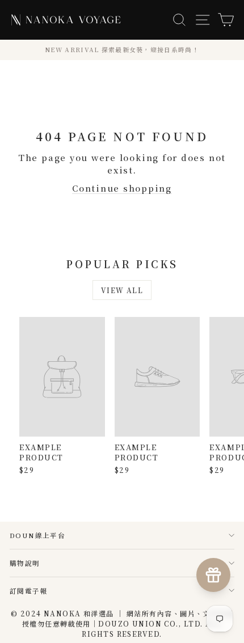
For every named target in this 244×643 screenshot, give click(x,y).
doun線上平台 (37, 535)
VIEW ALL (122, 290)
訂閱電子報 (29, 590)
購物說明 (25, 563)
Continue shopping (122, 188)
